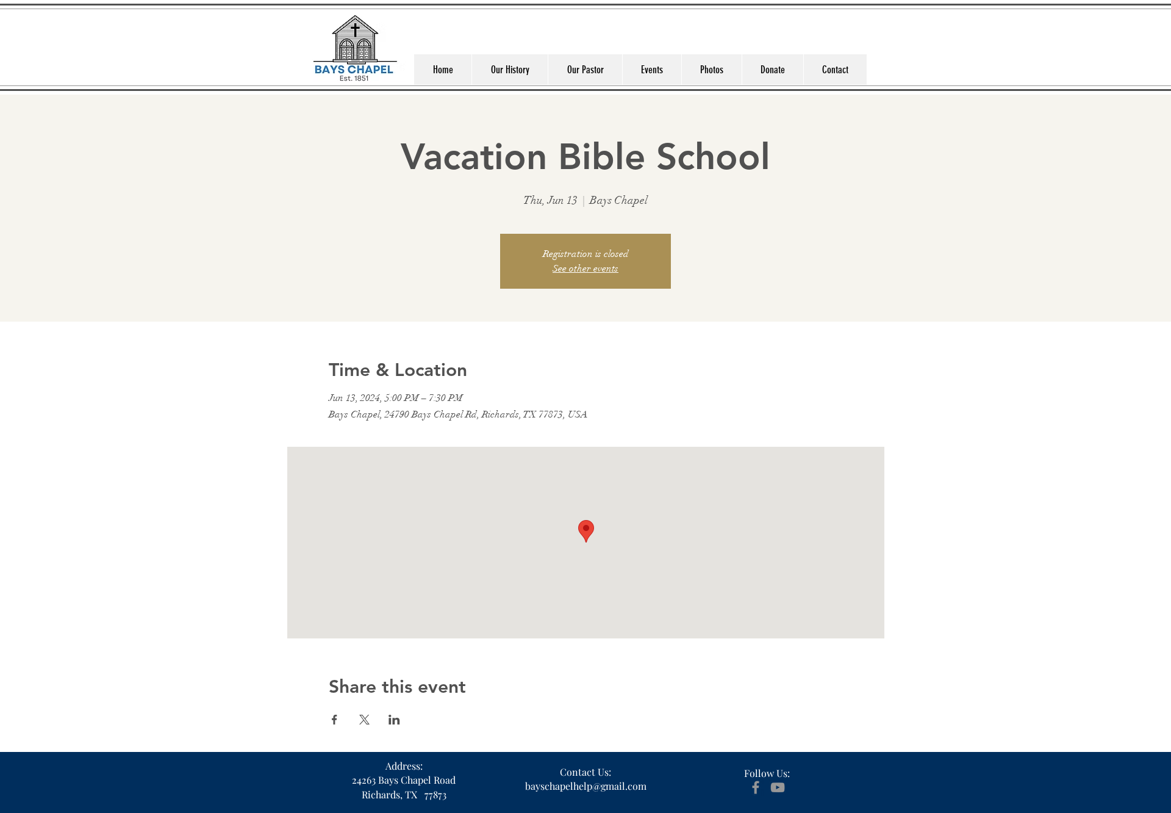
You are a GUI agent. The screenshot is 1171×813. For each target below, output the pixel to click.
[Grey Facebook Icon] (755, 787)
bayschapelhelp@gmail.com (585, 785)
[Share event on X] (364, 719)
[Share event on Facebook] (334, 719)
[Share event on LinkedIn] (394, 719)
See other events (585, 268)
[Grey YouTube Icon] (777, 787)
